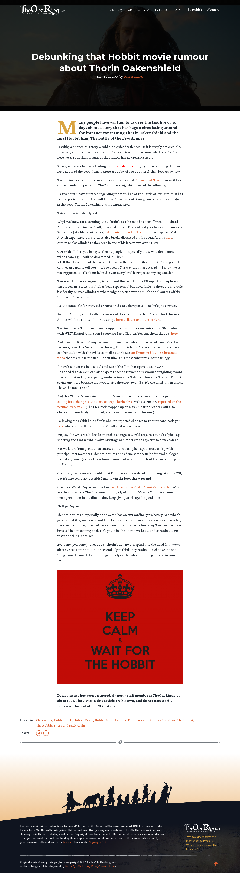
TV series (161, 9)
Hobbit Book (63, 720)
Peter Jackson (138, 720)
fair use (67, 842)
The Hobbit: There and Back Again (60, 725)
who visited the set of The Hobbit (129, 232)
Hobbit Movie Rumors (110, 720)
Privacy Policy (90, 866)
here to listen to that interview (138, 319)
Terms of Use (107, 866)
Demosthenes (133, 76)
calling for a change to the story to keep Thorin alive (94, 401)
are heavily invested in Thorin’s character (141, 487)
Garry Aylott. (73, 866)
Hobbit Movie (83, 720)
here (169, 237)
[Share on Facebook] (46, 733)
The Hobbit (194, 9)
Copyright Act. (97, 842)
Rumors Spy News (162, 720)
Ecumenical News (148, 180)
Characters (44, 720)
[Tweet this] (39, 733)
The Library (114, 9)
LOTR (177, 9)
